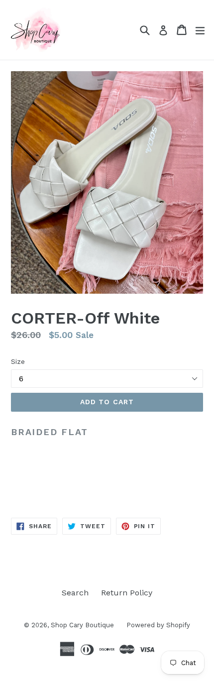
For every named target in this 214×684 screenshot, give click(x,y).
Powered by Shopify (158, 625)
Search (75, 592)
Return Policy (126, 592)
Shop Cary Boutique (82, 625)
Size (18, 361)
